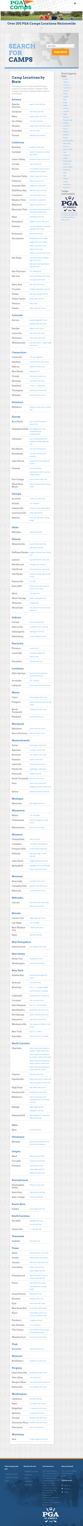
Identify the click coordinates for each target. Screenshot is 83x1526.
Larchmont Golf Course (37, 891)
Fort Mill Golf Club (35, 1224)
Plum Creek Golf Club (37, 622)
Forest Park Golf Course (37, 729)
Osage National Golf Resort (39, 861)
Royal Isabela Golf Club (37, 1209)
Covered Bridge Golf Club (38, 636)
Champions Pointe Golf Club (39, 627)
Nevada (65, 137)
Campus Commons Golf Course (40, 253)
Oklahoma (66, 155)
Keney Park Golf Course (37, 395)
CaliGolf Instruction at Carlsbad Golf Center (40, 153)
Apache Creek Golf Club (37, 104)
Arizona (65, 79)
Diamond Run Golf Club (37, 1192)
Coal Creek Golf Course (37, 333)
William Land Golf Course (38, 246)
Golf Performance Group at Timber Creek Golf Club (39, 1277)
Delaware (66, 91)
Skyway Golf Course (36, 959)
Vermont (66, 178)
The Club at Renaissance (38, 449)
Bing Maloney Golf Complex (39, 238)
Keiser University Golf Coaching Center (40, 485)
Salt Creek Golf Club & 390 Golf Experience (40, 609)
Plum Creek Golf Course (37, 1303)
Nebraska (66, 135)
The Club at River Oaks (37, 381)
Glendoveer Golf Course (37, 1173)
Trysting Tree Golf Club (37, 1161)
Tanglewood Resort (36, 1320)
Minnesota (66, 126)
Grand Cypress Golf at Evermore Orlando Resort (40, 473)
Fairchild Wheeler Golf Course (39, 362)
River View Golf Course (37, 284)
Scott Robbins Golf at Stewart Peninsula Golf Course (39, 1331)
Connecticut (67, 88)
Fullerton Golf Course (37, 181)
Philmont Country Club (37, 1185)
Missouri (65, 129)
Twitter (66, 1492)
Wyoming (66, 187)
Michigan (66, 123)
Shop (27, 1478)
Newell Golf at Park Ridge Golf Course (39, 462)
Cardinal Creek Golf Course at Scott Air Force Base (39, 587)
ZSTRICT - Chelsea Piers (38, 386)
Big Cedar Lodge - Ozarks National (38, 855)
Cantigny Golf (34, 603)
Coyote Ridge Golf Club (37, 1271)
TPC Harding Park (35, 271)
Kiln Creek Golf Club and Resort (40, 1382)
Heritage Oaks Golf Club (37, 564)
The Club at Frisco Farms (38, 1283)
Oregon (65, 158)
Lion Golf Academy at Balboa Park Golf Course (39, 259)
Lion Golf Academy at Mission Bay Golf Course (39, 265)
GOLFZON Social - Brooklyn (39, 991)
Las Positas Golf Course (37, 195)
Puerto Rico (67, 164)
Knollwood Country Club (37, 186)
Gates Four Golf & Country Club (40, 1083)
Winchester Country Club (38, 200)
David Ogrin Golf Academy (38, 1308)
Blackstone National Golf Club (39, 792)
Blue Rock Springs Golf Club (39, 294)
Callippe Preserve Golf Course (39, 221)
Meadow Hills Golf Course (38, 324)
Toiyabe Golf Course (36, 927)
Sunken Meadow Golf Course (39, 1015)
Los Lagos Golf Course (37, 280)
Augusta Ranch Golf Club (38, 116)
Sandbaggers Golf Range (38, 769)
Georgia (65, 96)
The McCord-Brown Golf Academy (38, 455)
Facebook (67, 1485)
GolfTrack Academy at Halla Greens (39, 821)
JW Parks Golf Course (37, 717)
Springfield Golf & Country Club (40, 866)
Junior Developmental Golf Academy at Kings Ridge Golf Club (39, 441)
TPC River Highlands (36, 357)
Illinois (65, 102)
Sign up (63, 1471)
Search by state (11, 1474)
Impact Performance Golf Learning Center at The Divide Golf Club (39, 1099)
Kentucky (66, 108)
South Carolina (67, 167)
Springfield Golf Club (36, 1221)
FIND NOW (60, 52)
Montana (66, 132)
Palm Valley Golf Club (37, 112)
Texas (65, 173)
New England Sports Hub (38, 947)
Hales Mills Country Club (37, 1019)
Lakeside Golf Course (37, 1349)
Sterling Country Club (36, 1299)
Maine (65, 114)
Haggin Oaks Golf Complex (38, 242)
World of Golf (34, 648)
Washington (67, 184)
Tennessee (66, 170)
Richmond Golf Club (36, 234)
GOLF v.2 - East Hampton (38, 1005)
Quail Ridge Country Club (38, 745)
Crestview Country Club (37, 750)
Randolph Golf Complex (37, 135)
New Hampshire (68, 140)
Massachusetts (67, 120)
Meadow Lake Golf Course (38, 886)
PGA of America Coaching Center (38, 1288)
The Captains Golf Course (38, 755)
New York (66, 146)
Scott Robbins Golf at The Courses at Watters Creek (38, 1314)
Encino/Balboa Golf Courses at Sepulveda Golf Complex (40, 170)
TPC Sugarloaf (34, 503)
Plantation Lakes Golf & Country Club (40, 408)
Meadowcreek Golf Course (38, 1373)
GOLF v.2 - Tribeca (36, 1031)
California (66, 82)
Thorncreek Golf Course (37, 338)
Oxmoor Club (34, 657)
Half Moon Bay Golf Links (38, 190)
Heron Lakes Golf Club (37, 1169)
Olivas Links (33, 303)
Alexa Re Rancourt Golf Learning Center (40, 703)
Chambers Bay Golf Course (38, 1422)
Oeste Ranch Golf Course (38, 1337)
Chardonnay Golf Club (37, 217)
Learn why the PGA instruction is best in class (69, 217)
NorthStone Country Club (38, 1092)
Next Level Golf (35, 839)
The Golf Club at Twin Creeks (39, 1253)
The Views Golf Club (36, 121)
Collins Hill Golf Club (36, 513)
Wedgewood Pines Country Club (40, 787)
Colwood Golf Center (36, 1166)
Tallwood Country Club (37, 367)
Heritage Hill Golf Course (38, 764)
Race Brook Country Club (38, 376)
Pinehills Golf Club (35, 774)
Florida (65, 94)
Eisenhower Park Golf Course (39, 1010)
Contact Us (29, 1481)
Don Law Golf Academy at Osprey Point (38, 423)
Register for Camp (31, 1471)
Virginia (65, 181)
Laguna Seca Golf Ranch (38, 205)
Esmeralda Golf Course (37, 1413)
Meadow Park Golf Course (38, 1418)
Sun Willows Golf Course (38, 1404)
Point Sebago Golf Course (38, 697)
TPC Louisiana (34, 681)
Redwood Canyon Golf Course (39, 159)
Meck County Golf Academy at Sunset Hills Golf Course (40, 1068)
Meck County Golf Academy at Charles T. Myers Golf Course (40, 1049)
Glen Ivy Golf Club (35, 164)
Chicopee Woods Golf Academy (40, 508)
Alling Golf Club (34, 371)
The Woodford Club (36, 661)
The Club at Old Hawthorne (38, 844)
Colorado (66, 85)
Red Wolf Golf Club (36, 1399)
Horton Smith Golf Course (38, 869)
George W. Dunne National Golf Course (40, 575)
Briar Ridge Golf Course (37, 803)
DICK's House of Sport (37, 827)
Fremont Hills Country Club (38, 849)
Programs (28, 1475)
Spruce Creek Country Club (38, 479)
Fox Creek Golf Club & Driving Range (39, 519)
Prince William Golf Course (38, 1387)
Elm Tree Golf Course (37, 1000)
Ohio (64, 152)
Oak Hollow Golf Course (37, 1087)
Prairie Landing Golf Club (38, 598)
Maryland (66, 117)
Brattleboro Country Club (38, 1361)
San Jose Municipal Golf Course (40, 276)
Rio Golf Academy (35, 468)
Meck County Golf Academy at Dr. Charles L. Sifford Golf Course (40, 1055)
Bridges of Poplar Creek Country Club (40, 553)
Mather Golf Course (36, 249)
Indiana (65, 105)
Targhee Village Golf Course (39, 1439)
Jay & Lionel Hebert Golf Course (40, 685)
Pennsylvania (67, 161)
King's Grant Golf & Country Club (40, 1079)
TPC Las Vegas (34, 923)
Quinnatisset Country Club (38, 390)
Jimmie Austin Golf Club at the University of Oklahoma (39, 1143)
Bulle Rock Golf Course (37, 733)
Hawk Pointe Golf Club (37, 963)
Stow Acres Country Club (38, 783)
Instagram (67, 1489)
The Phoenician (35, 131)
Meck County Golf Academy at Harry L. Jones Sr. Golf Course (40, 1062)
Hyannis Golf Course (36, 759)
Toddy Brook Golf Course (38, 709)
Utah (64, 176)
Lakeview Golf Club (36, 532)
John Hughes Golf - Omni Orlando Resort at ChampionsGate (38, 431)
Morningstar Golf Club (37, 632)
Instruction (28, 1485)
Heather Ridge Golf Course (38, 320)
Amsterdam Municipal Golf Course (38, 976)
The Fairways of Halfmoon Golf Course (40, 1025)
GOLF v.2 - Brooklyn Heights (39, 987)
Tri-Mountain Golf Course (38, 1408)
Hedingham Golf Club (37, 1111)
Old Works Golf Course (37, 881)
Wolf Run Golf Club (36, 935)
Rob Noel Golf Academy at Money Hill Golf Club (38, 674)
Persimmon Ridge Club (37, 653)
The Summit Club (35, 983)
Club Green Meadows (37, 1427)
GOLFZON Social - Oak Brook (39, 569)
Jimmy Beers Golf (35, 1130)
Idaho (65, 99)
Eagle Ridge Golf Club (37, 1107)
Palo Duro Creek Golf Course (39, 1262)
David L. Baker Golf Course (38, 176)
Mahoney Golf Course (37, 906)
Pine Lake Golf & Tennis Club (39, 902)
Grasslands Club (35, 1241)
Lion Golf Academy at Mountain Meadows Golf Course (40, 227)
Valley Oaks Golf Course (37, 308)
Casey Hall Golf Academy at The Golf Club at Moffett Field (40, 210)
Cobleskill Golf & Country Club (39, 996)
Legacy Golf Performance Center (40, 126)
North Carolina (67, 149)
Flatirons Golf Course (37, 328)
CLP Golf (32, 581)
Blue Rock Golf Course (37, 778)
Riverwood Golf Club (36, 1074)
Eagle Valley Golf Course (38, 918)
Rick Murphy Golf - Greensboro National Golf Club (40, 1116)
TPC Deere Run (35, 593)
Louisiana (66, 111)
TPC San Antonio (35, 1325)
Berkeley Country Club (37, 147)
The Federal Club (35, 1377)
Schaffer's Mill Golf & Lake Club (40, 289)
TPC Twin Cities (35, 815)
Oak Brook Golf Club (36, 548)
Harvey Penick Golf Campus (39, 1258)
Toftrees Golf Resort (36, 1197)
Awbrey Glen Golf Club (37, 1156)
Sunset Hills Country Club (38, 544)
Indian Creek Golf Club (37, 1267)
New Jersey (67, 143)
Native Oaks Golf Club (37, 299)
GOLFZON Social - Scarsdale (39, 1036)
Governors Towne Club (37, 499)
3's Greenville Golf (35, 1229)
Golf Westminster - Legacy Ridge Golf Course (40, 344)
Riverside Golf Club (36, 1294)
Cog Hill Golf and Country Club (39, 560)
